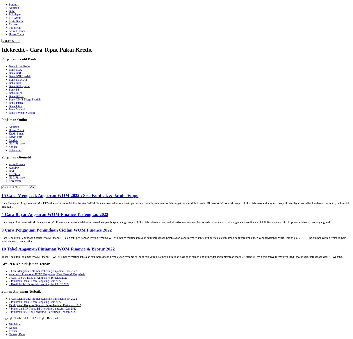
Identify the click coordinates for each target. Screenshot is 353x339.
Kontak (13, 327)
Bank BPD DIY (18, 79)
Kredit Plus (15, 136)
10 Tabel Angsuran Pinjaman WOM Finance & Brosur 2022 (58, 249)
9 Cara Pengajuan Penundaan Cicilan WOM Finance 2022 (56, 230)
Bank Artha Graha (19, 66)
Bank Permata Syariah (22, 112)
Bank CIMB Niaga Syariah (25, 99)
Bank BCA (15, 69)
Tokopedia (15, 27)
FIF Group (15, 17)
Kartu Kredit (16, 21)
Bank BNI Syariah (20, 76)
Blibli (12, 11)
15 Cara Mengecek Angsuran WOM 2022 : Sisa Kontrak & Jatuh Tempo (69, 195)
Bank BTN (15, 92)
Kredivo (13, 140)
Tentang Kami (17, 334)
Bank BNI (15, 73)
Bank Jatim (15, 106)
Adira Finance (17, 31)
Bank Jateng (16, 102)
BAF (12, 170)
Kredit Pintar (16, 133)
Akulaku (14, 7)
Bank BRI (15, 82)
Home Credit (16, 34)
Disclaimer (15, 324)
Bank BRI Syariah (19, 86)
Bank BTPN (16, 96)
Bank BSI (14, 89)
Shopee (13, 24)
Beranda (14, 4)
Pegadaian (15, 180)
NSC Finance (17, 143)
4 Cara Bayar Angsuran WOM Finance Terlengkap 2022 (54, 214)
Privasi (13, 331)
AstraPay (14, 167)
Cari (32, 187)
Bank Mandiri (17, 109)
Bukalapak (15, 14)
